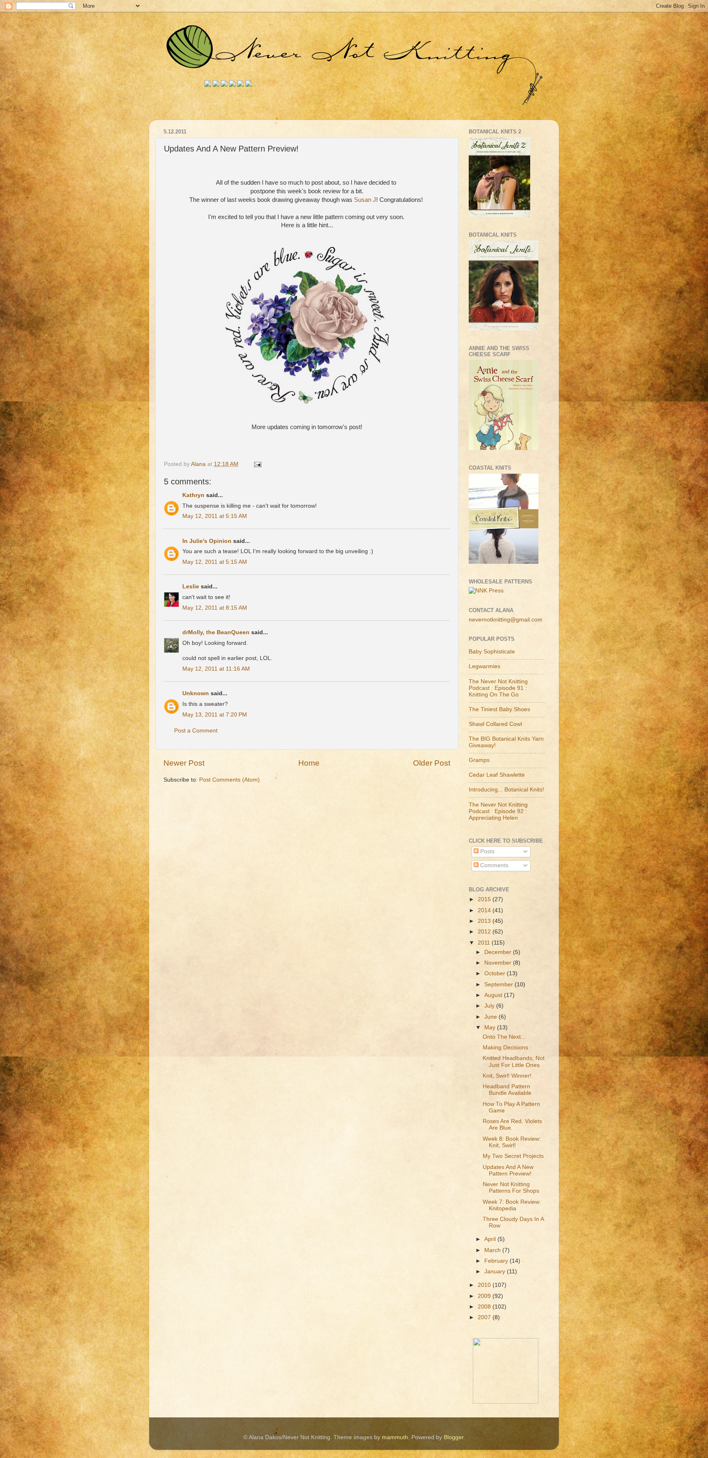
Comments (493, 865)
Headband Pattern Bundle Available (507, 1089)
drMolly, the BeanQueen (216, 632)
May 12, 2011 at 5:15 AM (214, 516)
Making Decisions (505, 1047)
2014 (485, 910)
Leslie (191, 586)
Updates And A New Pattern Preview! (508, 1170)
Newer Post (183, 763)
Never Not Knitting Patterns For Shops (511, 1187)
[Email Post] (257, 464)
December (498, 952)
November (498, 963)
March (493, 1250)
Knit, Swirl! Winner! (507, 1076)
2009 (485, 1296)
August (494, 995)
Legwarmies (484, 666)
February (497, 1261)
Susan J (365, 200)
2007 (485, 1317)
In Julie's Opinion (206, 541)
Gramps (479, 760)
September (499, 984)
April (490, 1239)
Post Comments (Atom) (229, 780)
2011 (485, 943)
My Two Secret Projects (513, 1156)
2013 (485, 921)
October (495, 973)
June (491, 1017)
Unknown (195, 693)
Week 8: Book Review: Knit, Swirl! (512, 1142)
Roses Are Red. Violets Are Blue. (512, 1124)
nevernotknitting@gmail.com (505, 620)
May (490, 1027)
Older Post (431, 763)
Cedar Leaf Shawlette (497, 775)
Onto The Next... (504, 1037)
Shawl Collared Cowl (495, 724)
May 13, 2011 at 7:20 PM (214, 715)
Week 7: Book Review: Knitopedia (512, 1205)
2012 (485, 932)
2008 (485, 1307)
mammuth (395, 1437)
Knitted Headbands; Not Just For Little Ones (514, 1061)
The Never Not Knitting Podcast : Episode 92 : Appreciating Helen (498, 811)
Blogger (453, 1437)
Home (309, 763)
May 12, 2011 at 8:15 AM (214, 608)
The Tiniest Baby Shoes (499, 709)
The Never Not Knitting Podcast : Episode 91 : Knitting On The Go (498, 688)
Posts (487, 851)
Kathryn (193, 495)
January (495, 1271)
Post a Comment (196, 731)
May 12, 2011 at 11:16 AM (216, 669)
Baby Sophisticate (492, 652)
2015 (485, 899)
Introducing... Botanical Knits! (506, 790)
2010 (485, 1285)
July (490, 1006)
